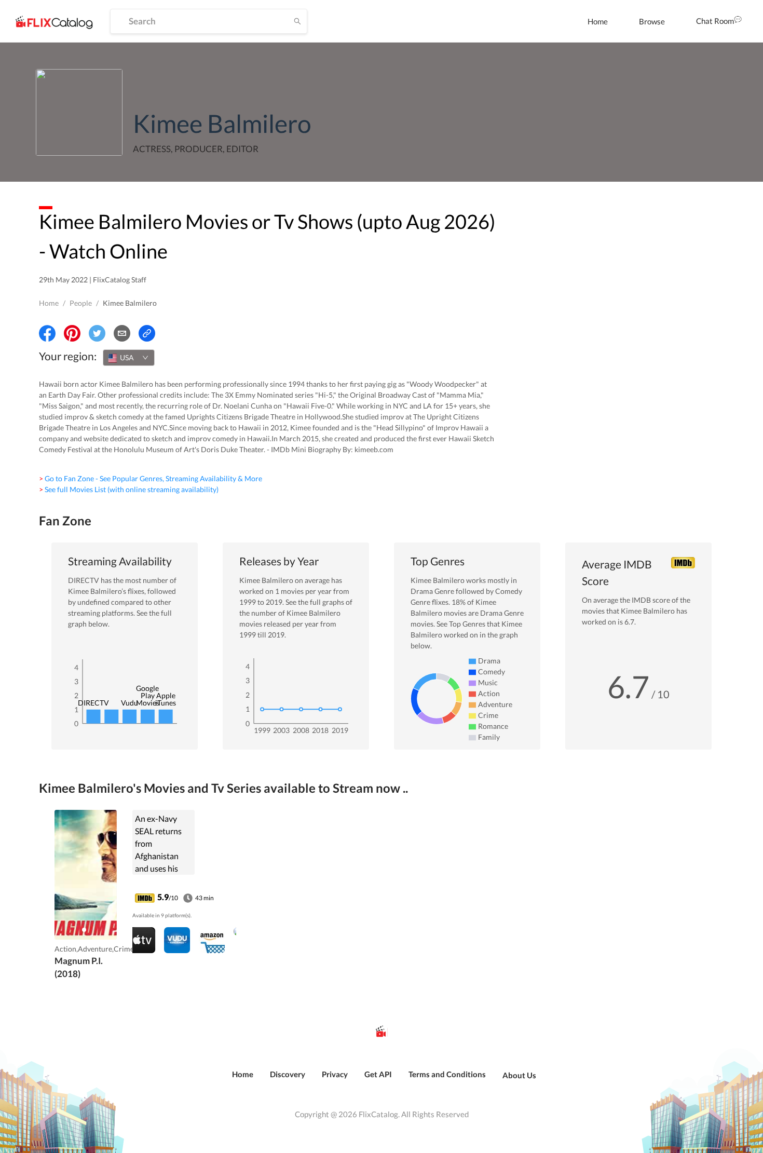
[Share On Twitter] (97, 333)
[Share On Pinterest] (72, 333)
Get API (378, 1074)
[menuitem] (597, 21)
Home (598, 21)
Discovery (287, 1074)
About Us (519, 1075)
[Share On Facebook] (47, 333)
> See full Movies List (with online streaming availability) (129, 489)
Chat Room (715, 20)
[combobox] (129, 357)
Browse (652, 21)
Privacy (335, 1074)
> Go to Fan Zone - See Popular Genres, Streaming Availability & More (150, 478)
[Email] (122, 333)
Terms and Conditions (447, 1074)
